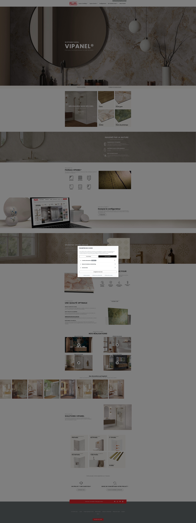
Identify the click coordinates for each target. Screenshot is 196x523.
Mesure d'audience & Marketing (89, 264)
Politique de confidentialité (97, 275)
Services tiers (85, 267)
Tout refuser (88, 256)
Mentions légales (87, 275)
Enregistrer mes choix (98, 271)
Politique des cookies (108, 275)
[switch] (115, 264)
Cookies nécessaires (89, 260)
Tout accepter (108, 256)
